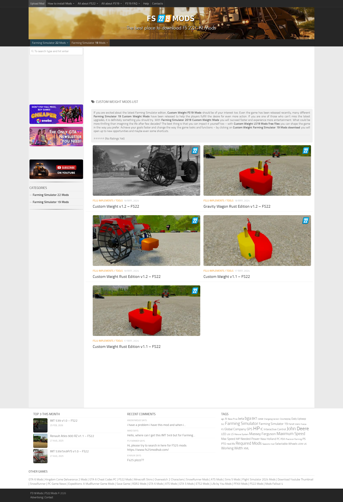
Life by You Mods (221, 483)
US (305, 444)
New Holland (268, 439)
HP (256, 428)
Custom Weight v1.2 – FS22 (116, 206)
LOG (228, 434)
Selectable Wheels (286, 443)
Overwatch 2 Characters (169, 479)
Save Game (123, 483)
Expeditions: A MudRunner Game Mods (91, 483)
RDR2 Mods (139, 483)
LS (232, 434)
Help (146, 3)
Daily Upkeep (298, 418)
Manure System (241, 434)
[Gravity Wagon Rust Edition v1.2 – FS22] (257, 170)
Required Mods (249, 443)
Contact (49, 497)
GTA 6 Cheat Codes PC (102, 479)
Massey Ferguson (262, 434)
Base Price (232, 419)
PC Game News (57, 483)
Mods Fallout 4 (274, 483)
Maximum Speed (291, 433)
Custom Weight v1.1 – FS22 (226, 276)
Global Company (235, 429)
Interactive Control (275, 429)
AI (226, 418)
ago (222, 419)
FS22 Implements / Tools (108, 200)
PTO (223, 443)
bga (248, 418)
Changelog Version (271, 419)
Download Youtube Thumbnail (295, 479)
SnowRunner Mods (197, 479)
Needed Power (250, 439)
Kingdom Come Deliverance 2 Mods (66, 479)
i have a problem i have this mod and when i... (156, 425)
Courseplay (285, 419)
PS (304, 439)
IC (261, 429)
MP (238, 439)
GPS (249, 429)
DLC (222, 424)
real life (231, 443)
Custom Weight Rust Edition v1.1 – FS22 (127, 346)
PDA (282, 439)
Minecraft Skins (143, 479)
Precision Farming (294, 439)
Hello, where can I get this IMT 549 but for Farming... (161, 435)
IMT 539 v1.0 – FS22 (64, 420)
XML (246, 448)
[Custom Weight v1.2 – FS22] (146, 170)
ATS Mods (217, 479)
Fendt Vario (294, 424)
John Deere (298, 428)
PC (278, 439)
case (260, 418)
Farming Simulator (241, 423)
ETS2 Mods (202, 483)
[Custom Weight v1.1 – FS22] (257, 240)
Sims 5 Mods (232, 479)
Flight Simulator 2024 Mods (258, 479)
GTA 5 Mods (186, 483)
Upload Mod (37, 3)
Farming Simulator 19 (273, 424)
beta (241, 418)
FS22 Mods (125, 479)
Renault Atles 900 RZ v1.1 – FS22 (72, 436)
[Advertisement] (202, 71)
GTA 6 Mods (36, 479)
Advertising (36, 497)
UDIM (300, 444)
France (303, 424)
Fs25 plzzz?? (135, 460)
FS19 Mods (36, 493)
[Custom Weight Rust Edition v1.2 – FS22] (146, 240)
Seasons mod (268, 444)
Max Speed (228, 439)
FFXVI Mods (241, 483)
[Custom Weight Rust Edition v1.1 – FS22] (146, 310)
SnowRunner (38, 483)
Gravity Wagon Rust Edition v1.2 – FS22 (236, 206)
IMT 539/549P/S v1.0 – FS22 (69, 451)
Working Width (232, 448)
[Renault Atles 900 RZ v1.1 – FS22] (40, 441)
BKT (254, 419)
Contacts (157, 3)
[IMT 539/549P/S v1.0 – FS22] (40, 456)
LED (223, 434)
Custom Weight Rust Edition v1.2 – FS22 (127, 276)
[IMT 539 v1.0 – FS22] (40, 425)
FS (222, 429)
